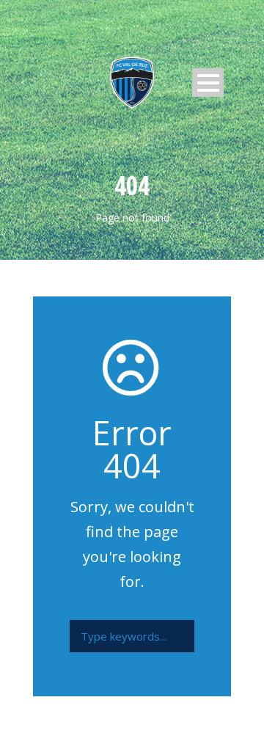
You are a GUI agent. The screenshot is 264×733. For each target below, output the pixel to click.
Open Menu (208, 82)
